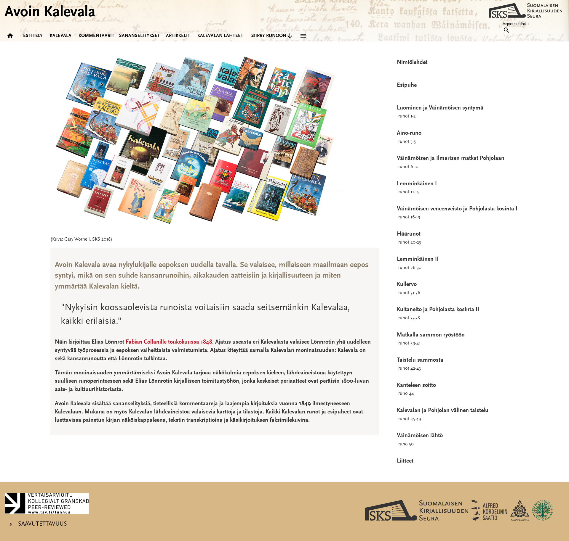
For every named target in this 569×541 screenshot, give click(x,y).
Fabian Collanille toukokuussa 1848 (169, 342)
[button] (302, 36)
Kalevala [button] (60, 35)
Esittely (33, 35)
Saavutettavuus (42, 524)
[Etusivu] (11, 36)
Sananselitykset (139, 35)
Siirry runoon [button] (268, 35)
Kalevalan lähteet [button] (220, 35)
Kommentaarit (96, 35)
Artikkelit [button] (178, 35)
